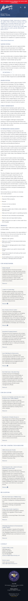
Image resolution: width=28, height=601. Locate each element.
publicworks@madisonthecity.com (11, 555)
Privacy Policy (14, 596)
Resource (4, 283)
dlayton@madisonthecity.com (9, 563)
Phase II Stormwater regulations (10, 509)
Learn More (14, 2)
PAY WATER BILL (6, 72)
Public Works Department (7, 40)
